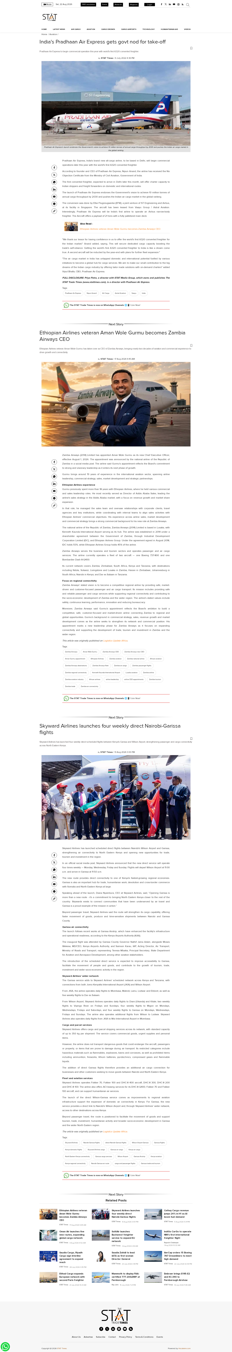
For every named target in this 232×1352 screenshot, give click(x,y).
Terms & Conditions (144, 1337)
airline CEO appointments (134, 679)
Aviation (53, 34)
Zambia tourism (155, 679)
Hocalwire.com (184, 1348)
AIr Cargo (105, 293)
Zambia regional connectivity (76, 673)
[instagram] (178, 4)
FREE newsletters (88, 4)
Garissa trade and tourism (150, 1163)
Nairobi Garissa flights (91, 1143)
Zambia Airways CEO (111, 652)
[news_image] (48, 1214)
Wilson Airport (123, 1156)
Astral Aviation (120, 293)
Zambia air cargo (120, 666)
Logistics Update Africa (115, 640)
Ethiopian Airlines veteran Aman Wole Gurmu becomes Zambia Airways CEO (120, 228)
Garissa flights (159, 1143)
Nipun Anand (92, 293)
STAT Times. (62, 1348)
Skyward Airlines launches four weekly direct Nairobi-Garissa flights (110, 729)
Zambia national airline (135, 659)
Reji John (115, 1285)
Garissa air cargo (116, 1150)
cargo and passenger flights (125, 1163)
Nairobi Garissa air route (100, 1163)
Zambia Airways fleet (100, 666)
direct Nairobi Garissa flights (115, 1143)
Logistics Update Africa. (115, 1131)
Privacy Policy (125, 1337)
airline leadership (112, 679)
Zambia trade (70, 686)
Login (149, 4)
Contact (112, 1337)
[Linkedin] (54, 189)
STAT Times (63, 1225)
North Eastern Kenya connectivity (77, 1156)
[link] (54, 211)
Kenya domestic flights (73, 1150)
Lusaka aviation (131, 673)
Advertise (88, 1337)
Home (44, 29)
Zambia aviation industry (74, 679)
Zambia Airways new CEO (134, 652)
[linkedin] (169, 4)
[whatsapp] (54, 182)
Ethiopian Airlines (97, 659)
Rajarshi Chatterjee (171, 1243)
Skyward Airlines (71, 1143)
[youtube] (174, 4)
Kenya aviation (156, 1156)
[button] (116, 48)
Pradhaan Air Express (73, 293)
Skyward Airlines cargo (96, 1150)
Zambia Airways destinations (76, 666)
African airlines (94, 679)
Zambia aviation (115, 659)
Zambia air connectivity (89, 686)
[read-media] (71, 229)
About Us (76, 1337)
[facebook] (161, 4)
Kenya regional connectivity (75, 1163)
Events (104, 4)
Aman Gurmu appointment (75, 659)
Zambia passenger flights (141, 666)
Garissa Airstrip (139, 1156)
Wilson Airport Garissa (140, 1143)
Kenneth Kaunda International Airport (106, 673)
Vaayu (134, 293)
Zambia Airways (71, 652)
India (144, 293)
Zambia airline (148, 673)
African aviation (156, 659)
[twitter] (166, 4)
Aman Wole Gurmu (90, 652)
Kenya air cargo (134, 1150)
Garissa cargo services (103, 1156)
